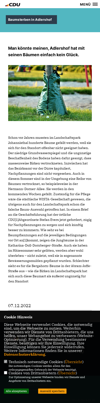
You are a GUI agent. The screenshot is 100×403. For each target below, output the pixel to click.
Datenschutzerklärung (24, 354)
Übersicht (73, 361)
